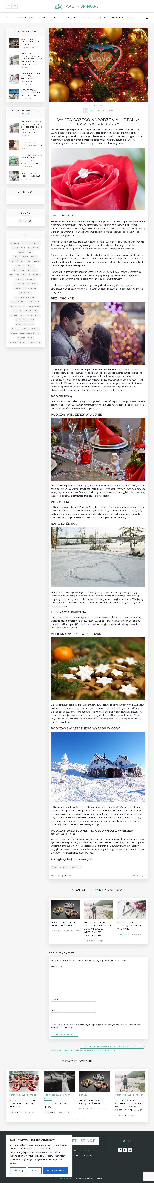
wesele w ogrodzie (30, 315)
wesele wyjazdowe (25, 324)
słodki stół (33, 302)
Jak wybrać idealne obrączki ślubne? (30, 42)
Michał (57, 931)
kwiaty (34, 257)
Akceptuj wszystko (55, 1170)
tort (15, 311)
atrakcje (26, 243)
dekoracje (33, 248)
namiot (36, 261)
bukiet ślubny (18, 248)
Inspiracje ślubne (25, 18)
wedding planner (29, 311)
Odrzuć (34, 1170)
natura (20, 266)
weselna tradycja (20, 329)
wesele (63, 867)
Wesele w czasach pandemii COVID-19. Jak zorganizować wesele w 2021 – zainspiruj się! (97, 929)
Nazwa (55, 999)
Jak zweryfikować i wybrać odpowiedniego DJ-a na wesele (85, 1050)
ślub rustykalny (18, 342)
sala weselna (29, 288)
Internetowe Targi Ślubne (124, 18)
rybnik (17, 288)
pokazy (19, 279)
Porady (43, 18)
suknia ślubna (18, 302)
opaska (30, 266)
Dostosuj (18, 1170)
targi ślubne (34, 306)
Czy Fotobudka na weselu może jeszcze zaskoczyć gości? (112, 1047)
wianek (35, 329)
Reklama (88, 18)
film (30, 252)
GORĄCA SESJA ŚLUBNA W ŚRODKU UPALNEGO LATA (31, 93)
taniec (13, 306)
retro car (19, 284)
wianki (14, 333)
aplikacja (15, 243)
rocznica (31, 284)
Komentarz (57, 966)
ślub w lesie (34, 342)
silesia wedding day (25, 297)
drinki (21, 252)
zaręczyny (76, 867)
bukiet (37, 243)
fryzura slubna (20, 257)
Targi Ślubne (71, 18)
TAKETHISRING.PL (66, 1178)
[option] (65, 916)
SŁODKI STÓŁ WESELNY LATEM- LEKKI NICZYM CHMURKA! (22, 1103)
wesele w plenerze (25, 320)
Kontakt (102, 18)
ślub (54, 867)
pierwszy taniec (18, 275)
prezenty (30, 279)
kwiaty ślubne (17, 261)
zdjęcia (21, 338)
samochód (25, 293)
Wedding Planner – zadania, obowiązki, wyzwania (130, 925)
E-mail (55, 1010)
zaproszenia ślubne (30, 333)
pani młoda (18, 270)
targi (22, 306)
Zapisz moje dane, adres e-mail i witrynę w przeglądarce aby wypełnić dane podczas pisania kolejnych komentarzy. (95, 1026)
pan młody (32, 270)
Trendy (56, 18)
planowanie (34, 275)
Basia (92, 111)
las (28, 261)
